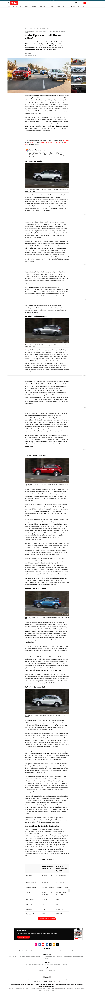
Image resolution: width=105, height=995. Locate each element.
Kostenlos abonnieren (23, 937)
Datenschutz (59, 956)
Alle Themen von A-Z (24, 956)
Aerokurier (11, 988)
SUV (21, 6)
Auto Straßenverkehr (55, 964)
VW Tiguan (65, 140)
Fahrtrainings (22, 950)
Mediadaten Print (51, 970)
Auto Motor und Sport (19, 988)
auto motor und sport (31, 964)
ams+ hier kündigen (58, 950)
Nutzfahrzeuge (51, 6)
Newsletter (33, 950)
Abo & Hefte (64, 964)
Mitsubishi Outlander (47, 142)
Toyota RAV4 (57, 142)
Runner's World (42, 990)
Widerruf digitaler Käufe (69, 950)
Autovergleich (41, 950)
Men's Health (62, 988)
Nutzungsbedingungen (50, 956)
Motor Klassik (40, 964)
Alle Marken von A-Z (13, 956)
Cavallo (38, 988)
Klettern (48, 988)
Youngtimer (47, 964)
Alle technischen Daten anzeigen (47, 918)
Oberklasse (27, 6)
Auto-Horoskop (81, 6)
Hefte (51, 0)
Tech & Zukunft (72, 6)
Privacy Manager (67, 956)
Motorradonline (69, 988)
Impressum (37, 956)
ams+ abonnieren (49, 950)
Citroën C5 (32, 142)
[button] (39, 75)
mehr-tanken (55, 988)
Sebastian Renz (28, 53)
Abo (85, 3)
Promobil (82, 988)
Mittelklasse (15, 6)
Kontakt (32, 956)
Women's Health (50, 990)
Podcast (28, 950)
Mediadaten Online (42, 970)
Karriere (46, 958)
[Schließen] (67, 149)
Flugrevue (43, 988)
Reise (41, 6)
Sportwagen (34, 6)
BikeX (27, 988)
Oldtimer (58, 6)
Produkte (54, 0)
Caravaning (32, 988)
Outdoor (77, 988)
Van (44, 6)
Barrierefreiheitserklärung (77, 956)
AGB (42, 956)
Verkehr (64, 6)
